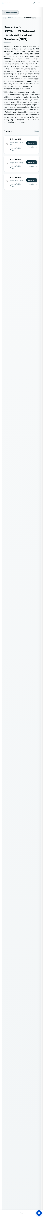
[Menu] (39, 3)
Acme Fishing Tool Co (16, 149)
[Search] (34, 3)
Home (4, 18)
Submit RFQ (31, 143)
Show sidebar (11, 13)
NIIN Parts (17, 18)
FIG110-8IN (15, 139)
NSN (10, 18)
